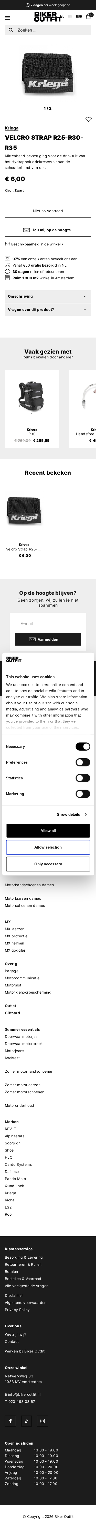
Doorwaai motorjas (21, 1036)
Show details (68, 814)
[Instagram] (42, 1421)
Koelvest (12, 1058)
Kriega (11, 127)
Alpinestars (14, 1136)
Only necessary (48, 864)
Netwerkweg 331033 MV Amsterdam (23, 1379)
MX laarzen (15, 929)
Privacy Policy (17, 1309)
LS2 (8, 1207)
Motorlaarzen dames (23, 898)
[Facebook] (10, 1421)
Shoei (10, 1150)
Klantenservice (19, 1249)
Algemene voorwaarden (26, 1302)
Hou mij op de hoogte (51, 230)
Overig (11, 964)
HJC (8, 1157)
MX (8, 922)
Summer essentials (22, 1029)
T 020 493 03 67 (20, 1401)
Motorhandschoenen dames (29, 885)
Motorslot (13, 985)
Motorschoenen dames (25, 905)
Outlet (10, 1005)
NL (62, 16)
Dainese (12, 1171)
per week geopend (50, 5)
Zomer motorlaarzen (22, 1085)
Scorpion (12, 1143)
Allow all (48, 830)
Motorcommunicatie (22, 978)
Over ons (13, 1326)
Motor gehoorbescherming (28, 992)
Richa (10, 1200)
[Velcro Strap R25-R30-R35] (24, 510)
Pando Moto (15, 1178)
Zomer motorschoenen (25, 1092)
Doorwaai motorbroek (24, 1043)
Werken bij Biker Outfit (25, 1351)
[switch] (83, 762)
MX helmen (14, 943)
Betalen (11, 1271)
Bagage (11, 971)
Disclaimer (14, 1295)
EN (70, 16)
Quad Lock (14, 1186)
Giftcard (12, 1013)
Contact (12, 1341)
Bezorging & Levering (24, 1257)
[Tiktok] (26, 1421)
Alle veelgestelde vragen (27, 1286)
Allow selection (48, 847)
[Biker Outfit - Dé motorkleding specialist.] (48, 20)
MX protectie (16, 936)
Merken (12, 1121)
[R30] (32, 397)
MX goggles (15, 950)
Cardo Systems (18, 1164)
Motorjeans (14, 1051)
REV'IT (10, 1129)
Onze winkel (16, 1367)
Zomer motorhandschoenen (29, 1071)
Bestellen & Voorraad (23, 1278)
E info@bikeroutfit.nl (22, 1394)
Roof (9, 1214)
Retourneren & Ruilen (23, 1264)
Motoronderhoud (19, 1105)
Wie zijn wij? (15, 1334)
